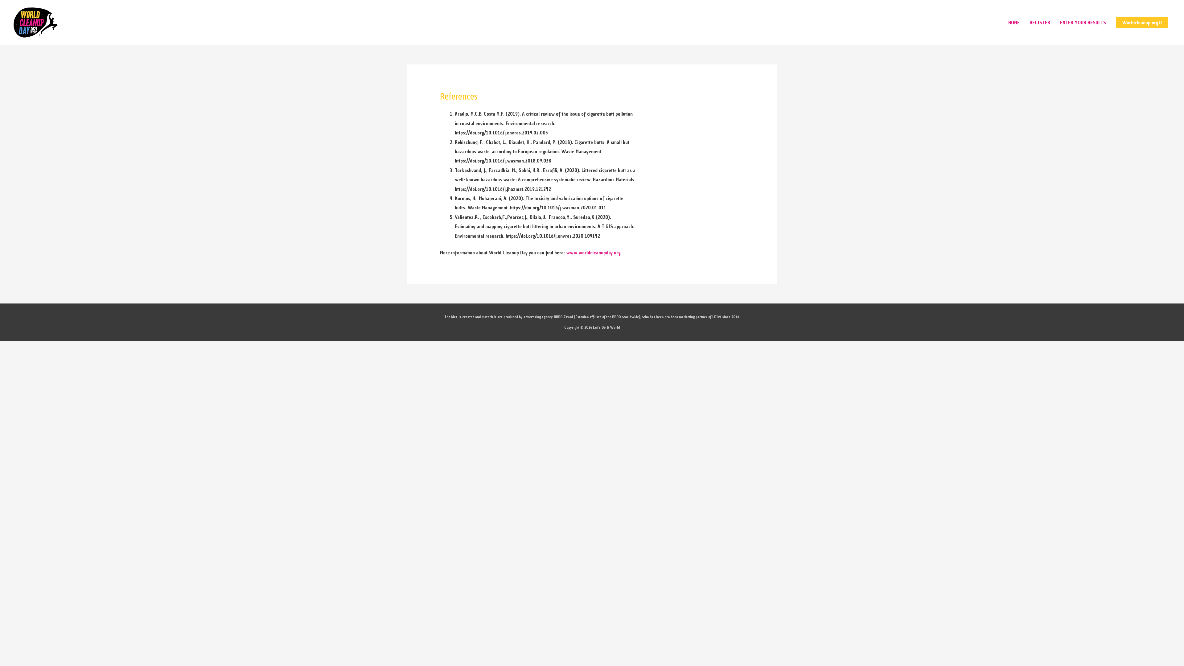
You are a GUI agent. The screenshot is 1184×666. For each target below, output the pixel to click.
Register (1040, 22)
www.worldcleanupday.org (593, 252)
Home (1014, 22)
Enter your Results (1083, 22)
